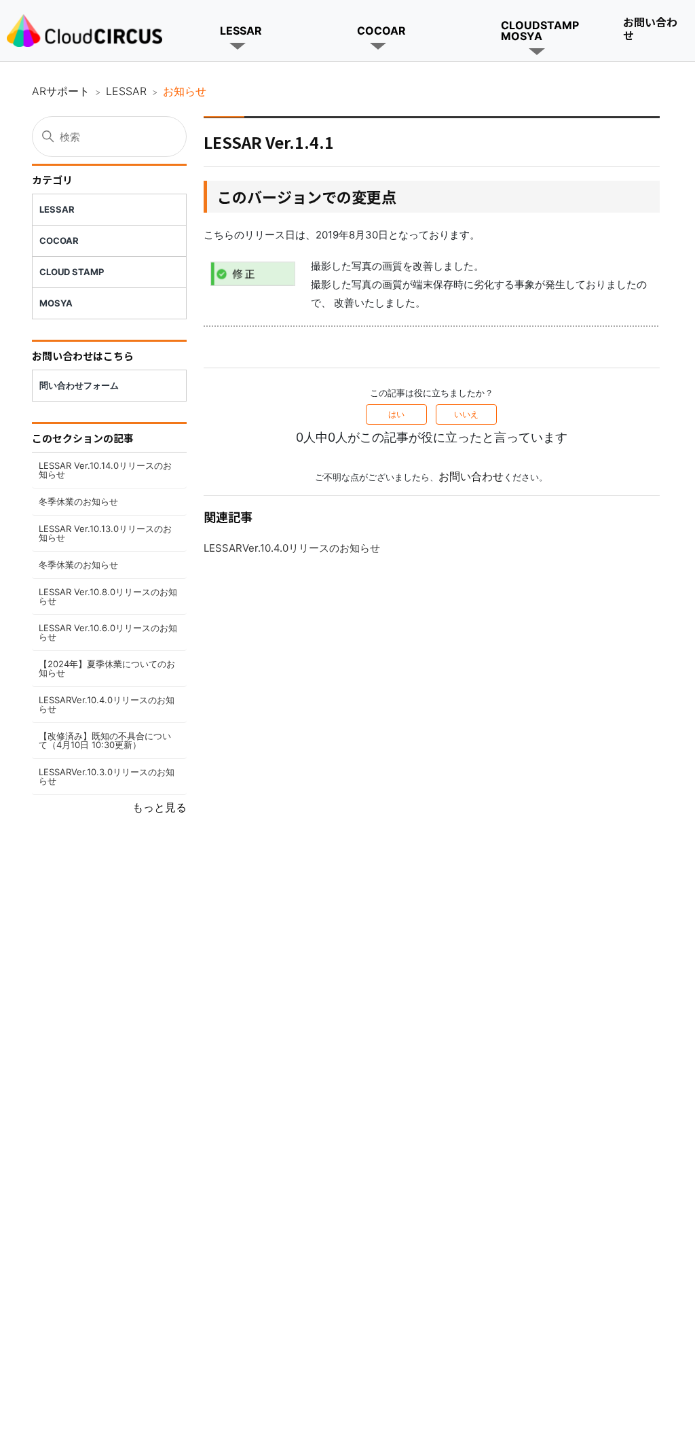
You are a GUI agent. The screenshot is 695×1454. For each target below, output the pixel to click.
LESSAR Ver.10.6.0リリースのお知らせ (108, 632)
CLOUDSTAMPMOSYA (540, 30)
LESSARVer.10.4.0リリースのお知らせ (106, 704)
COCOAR (381, 30)
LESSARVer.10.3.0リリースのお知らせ (106, 776)
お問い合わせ (650, 28)
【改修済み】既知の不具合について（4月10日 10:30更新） (105, 740)
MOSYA (56, 303)
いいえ (466, 414)
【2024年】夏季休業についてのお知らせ (107, 668)
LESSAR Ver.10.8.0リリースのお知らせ (108, 596)
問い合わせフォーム (79, 385)
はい (396, 414)
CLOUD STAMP (71, 271)
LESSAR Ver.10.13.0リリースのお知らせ (105, 533)
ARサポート (61, 91)
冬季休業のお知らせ (78, 501)
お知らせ (184, 91)
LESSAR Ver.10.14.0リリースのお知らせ (105, 470)
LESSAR (241, 30)
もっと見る (159, 807)
